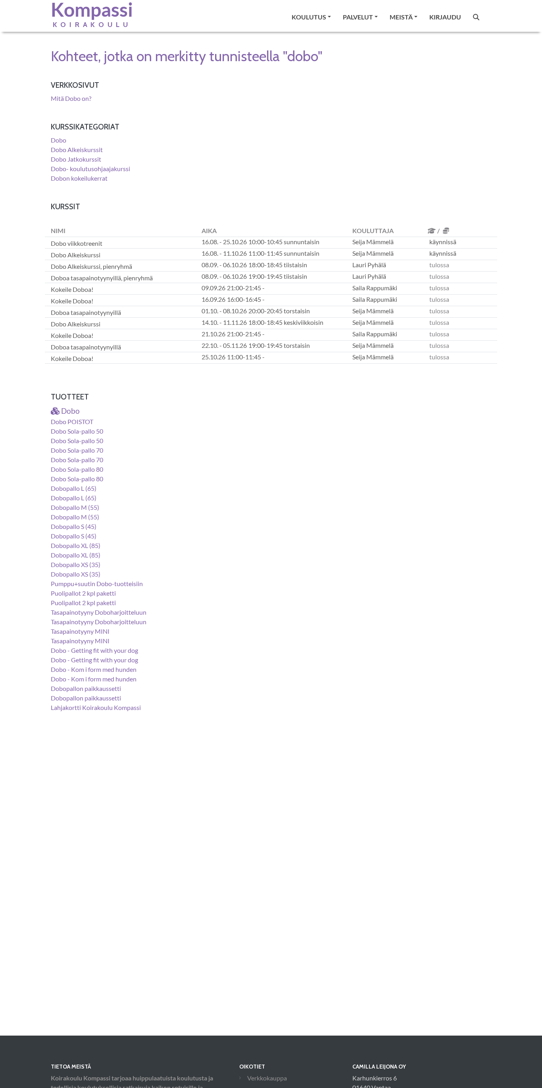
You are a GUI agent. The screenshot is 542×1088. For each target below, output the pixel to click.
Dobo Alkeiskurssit (77, 149)
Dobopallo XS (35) (75, 564)
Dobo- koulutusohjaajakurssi (90, 168)
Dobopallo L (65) (73, 488)
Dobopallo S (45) (73, 526)
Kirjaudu (445, 17)
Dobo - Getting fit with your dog (94, 650)
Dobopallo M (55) (75, 507)
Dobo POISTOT (72, 421)
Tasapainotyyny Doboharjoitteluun (98, 612)
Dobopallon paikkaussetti (86, 688)
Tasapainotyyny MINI (80, 631)
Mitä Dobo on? (71, 98)
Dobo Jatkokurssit (76, 159)
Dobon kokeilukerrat (79, 178)
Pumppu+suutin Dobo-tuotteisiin (97, 583)
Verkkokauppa (267, 1078)
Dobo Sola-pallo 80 (77, 469)
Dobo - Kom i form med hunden (93, 669)
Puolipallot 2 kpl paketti (83, 593)
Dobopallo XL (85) (75, 545)
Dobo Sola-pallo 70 (77, 450)
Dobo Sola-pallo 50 (77, 431)
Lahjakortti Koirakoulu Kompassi (96, 707)
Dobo (58, 140)
